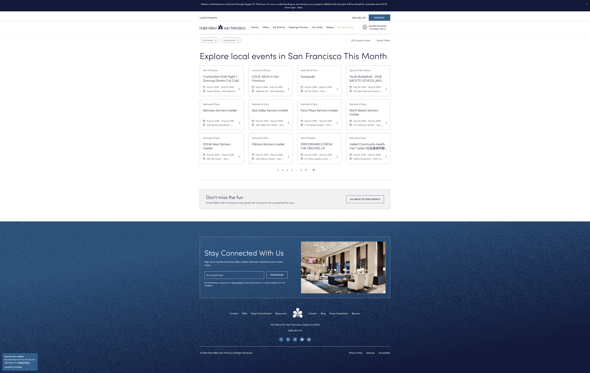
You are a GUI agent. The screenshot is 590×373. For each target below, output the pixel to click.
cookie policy (24, 363)
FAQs (244, 313)
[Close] (214, 40)
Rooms (255, 27)
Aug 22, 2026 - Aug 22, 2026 (220, 120)
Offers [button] (266, 27)
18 (306, 169)
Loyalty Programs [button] (208, 17)
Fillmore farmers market (268, 144)
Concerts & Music (261, 70)
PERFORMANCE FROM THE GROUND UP (316, 146)
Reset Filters (383, 40)
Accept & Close (13, 367)
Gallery (330, 27)
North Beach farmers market (364, 112)
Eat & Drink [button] (279, 27)
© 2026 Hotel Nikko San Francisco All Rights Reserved (226, 352)
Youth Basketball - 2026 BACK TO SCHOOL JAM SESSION (366, 78)
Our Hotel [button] (317, 27)
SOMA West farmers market (217, 146)
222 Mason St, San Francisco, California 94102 (295, 324)
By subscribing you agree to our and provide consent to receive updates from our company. (245, 284)
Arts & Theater (210, 70)
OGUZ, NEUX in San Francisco (265, 78)
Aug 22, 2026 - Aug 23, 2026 (318, 86)
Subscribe (277, 274)
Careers (313, 313)
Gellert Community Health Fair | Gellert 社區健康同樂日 (367, 146)
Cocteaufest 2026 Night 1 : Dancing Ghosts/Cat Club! (221, 78)
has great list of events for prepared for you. (250, 202)
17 (301, 169)
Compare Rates (377, 29)
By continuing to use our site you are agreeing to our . (20, 359)
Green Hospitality (338, 313)
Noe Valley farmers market (270, 110)
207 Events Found (360, 40)
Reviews (356, 313)
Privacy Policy (237, 282)
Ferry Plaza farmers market (319, 110)
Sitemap (370, 352)
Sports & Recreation (360, 70)
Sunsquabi (308, 76)
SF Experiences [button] (346, 27)
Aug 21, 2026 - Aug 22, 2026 (220, 86)
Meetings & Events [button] (298, 27)
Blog (323, 313)
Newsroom (281, 313)
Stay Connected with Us (244, 252)
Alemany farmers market (220, 110)
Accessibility (384, 352)
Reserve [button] (380, 18)
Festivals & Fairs (309, 70)
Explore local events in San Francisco (293, 55)
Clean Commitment (261, 313)
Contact (234, 313)
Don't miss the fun (224, 197)
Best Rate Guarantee (378, 26)
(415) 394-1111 (295, 330)
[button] (587, 4)
